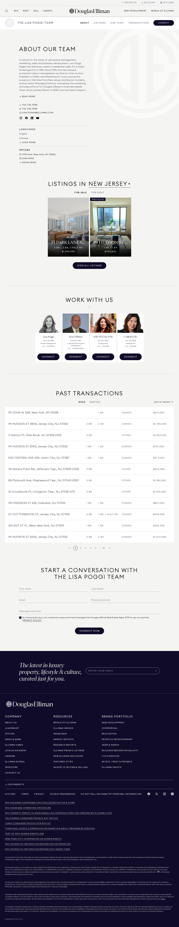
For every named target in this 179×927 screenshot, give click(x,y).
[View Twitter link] (156, 794)
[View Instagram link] (164, 794)
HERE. (163, 899)
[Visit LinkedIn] (32, 118)
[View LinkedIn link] (172, 794)
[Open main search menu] (8, 10)
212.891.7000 (41, 867)
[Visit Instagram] (21, 118)
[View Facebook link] (148, 794)
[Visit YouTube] (37, 118)
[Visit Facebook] (26, 118)
